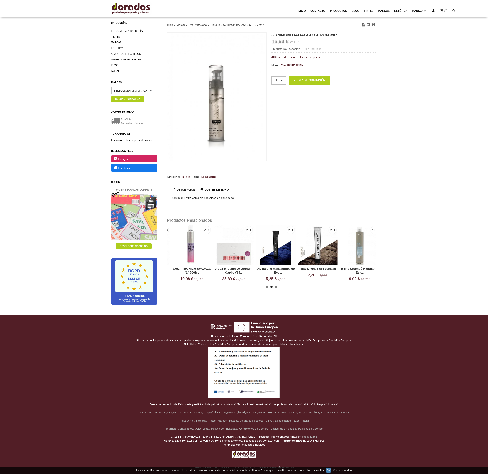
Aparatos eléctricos (126, 53)
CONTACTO (317, 10)
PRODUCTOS (338, 10)
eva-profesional (212, 412)
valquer (345, 412)
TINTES (368, 10)
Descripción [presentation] (185, 189)
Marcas (116, 42)
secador (308, 412)
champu (177, 412)
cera (169, 412)
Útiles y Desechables (126, 59)
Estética (117, 48)
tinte (316, 412)
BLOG (355, 10)
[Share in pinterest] (373, 24)
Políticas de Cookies (310, 428)
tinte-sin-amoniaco (330, 412)
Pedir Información (309, 80)
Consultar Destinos (132, 122)
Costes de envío (285, 57)
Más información (342, 470)
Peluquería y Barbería (127, 31)
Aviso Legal (202, 428)
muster (261, 412)
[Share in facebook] (363, 24)
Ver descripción (310, 57)
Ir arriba (171, 428)
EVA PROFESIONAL (293, 65)
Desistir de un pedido (283, 428)
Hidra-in (185, 176)
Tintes (115, 36)
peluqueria (273, 412)
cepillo (162, 412)
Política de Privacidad (224, 428)
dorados (198, 412)
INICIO (302, 10)
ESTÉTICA (400, 10)
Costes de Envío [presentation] (216, 189)
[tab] (183, 189)
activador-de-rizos (148, 412)
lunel (241, 412)
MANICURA (419, 10)
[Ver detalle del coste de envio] (116, 121)
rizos (301, 412)
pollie (283, 412)
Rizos (115, 65)
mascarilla (251, 412)
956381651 (310, 436)
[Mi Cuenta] (433, 11)
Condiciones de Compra (253, 428)
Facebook (124, 168)
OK (328, 470)
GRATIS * (127, 118)
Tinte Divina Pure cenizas (317, 268)
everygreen (227, 412)
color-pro (187, 412)
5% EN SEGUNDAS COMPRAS (134, 189)
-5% (151, 201)
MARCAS (384, 10)
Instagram (124, 159)
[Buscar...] (454, 11)
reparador (292, 412)
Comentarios (209, 176)
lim (235, 412)
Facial (115, 71)
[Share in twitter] (368, 24)
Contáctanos (185, 428)
